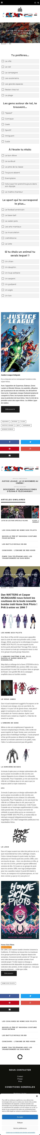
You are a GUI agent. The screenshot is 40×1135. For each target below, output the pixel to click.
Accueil (3, 43)
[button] (37, 1096)
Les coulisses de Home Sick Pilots (19, 530)
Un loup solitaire (12, 273)
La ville (8, 61)
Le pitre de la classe (14, 167)
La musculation (12, 232)
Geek (7, 124)
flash (23, 421)
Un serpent (10, 279)
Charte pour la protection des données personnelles (20, 1132)
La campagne (11, 73)
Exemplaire (10, 178)
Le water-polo (11, 221)
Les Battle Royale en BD (14, 544)
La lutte (8, 244)
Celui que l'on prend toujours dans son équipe (21, 185)
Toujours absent (12, 173)
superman (26, 425)
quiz (18, 425)
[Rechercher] (38, 2)
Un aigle (9, 290)
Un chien (9, 261)
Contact (20, 1076)
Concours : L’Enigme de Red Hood (18, 550)
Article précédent (20, 478)
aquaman (5, 421)
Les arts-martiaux (13, 227)
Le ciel (8, 67)
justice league (7, 425)
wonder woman (7, 429)
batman (14, 421)
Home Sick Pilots (8, 983)
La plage (9, 95)
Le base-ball (10, 215)
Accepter (20, 1117)
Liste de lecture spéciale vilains (14, 520)
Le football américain (15, 210)
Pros (20, 1081)
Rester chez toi (12, 90)
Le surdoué (10, 161)
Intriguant (9, 136)
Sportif (8, 130)
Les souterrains (12, 78)
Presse (20, 1079)
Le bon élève (11, 155)
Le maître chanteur (14, 192)
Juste (7, 141)
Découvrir (10, 409)
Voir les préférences (20, 1128)
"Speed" (8, 113)
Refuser (20, 1123)
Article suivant (20, 486)
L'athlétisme (10, 238)
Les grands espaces (14, 84)
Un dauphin (10, 267)
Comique (9, 119)
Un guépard (10, 284)
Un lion (8, 296)
